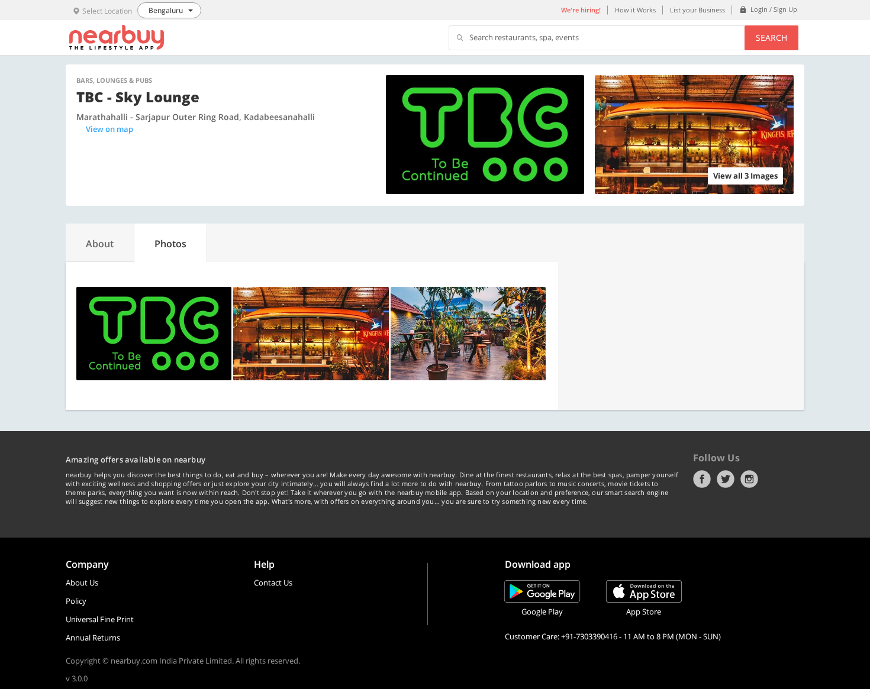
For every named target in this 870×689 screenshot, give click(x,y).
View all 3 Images (745, 175)
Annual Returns (93, 637)
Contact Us (273, 582)
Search (771, 37)
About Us (82, 582)
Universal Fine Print (100, 619)
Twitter (725, 479)
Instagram (749, 479)
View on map (109, 129)
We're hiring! (581, 9)
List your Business (697, 9)
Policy (76, 601)
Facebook (702, 479)
